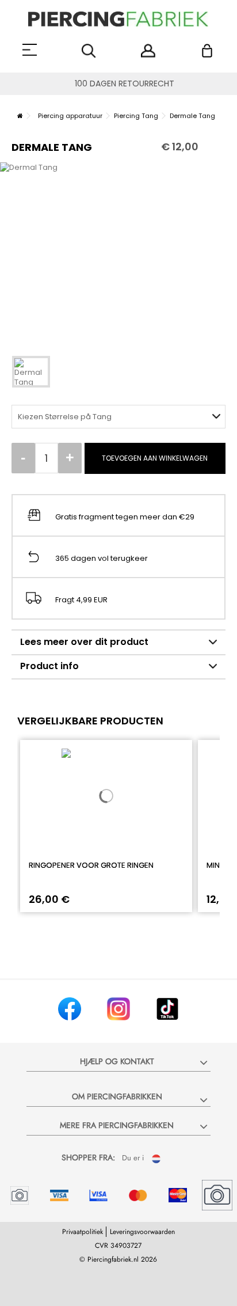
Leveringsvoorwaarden (142, 1232)
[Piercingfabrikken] (118, 19)
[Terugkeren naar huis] (20, 116)
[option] (118, 253)
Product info (49, 666)
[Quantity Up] (70, 458)
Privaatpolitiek (82, 1232)
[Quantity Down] (23, 458)
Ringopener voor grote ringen (91, 865)
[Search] (89, 51)
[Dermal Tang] (31, 372)
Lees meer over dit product (84, 641)
